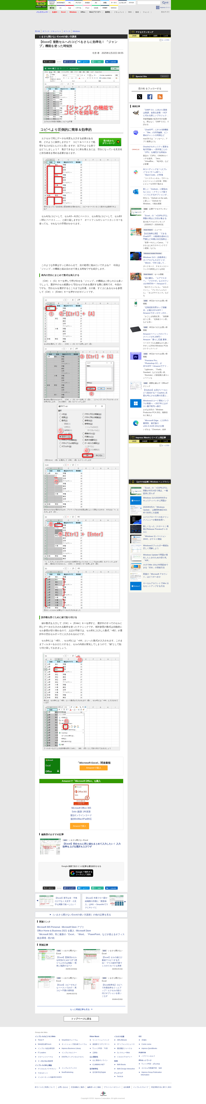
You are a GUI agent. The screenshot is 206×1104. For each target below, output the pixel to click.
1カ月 (166, 36)
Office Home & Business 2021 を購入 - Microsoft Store (64, 930)
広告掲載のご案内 (77, 1087)
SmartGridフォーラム (70, 1040)
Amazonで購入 (93, 768)
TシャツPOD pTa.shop (151, 1064)
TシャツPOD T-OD (100, 1048)
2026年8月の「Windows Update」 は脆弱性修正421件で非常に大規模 (155, 510)
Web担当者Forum (44, 1044)
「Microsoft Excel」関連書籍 (94, 762)
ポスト (51, 62)
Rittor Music (94, 1036)
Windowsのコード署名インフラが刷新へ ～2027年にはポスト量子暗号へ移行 (156, 403)
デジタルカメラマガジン (47, 1069)
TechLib (120, 1076)
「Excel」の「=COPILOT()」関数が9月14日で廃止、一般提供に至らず (156, 491)
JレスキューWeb (123, 1053)
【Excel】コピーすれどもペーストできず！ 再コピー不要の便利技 (66, 988)
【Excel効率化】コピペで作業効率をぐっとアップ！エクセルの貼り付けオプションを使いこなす (112, 990)
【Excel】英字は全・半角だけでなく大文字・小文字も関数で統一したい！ (66, 901)
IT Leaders (42, 1053)
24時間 (144, 36)
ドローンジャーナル (45, 1057)
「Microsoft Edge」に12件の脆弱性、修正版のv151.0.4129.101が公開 (155, 423)
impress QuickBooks (149, 1048)
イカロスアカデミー (124, 1057)
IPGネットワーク (145, 1060)
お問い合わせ (63, 1087)
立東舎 (95, 1053)
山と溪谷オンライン (100, 1060)
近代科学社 (94, 1069)
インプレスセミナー (69, 1053)
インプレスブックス (69, 1068)
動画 (137, 12)
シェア (71, 62)
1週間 (155, 36)
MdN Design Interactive (126, 1069)
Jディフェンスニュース (126, 1044)
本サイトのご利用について (45, 1087)
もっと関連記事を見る (80, 1009)
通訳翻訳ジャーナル (124, 1048)
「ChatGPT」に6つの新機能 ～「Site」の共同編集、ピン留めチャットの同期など (155, 132)
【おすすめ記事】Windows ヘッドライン (153, 482)
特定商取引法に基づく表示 (161, 1087)
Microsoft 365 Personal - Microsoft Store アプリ (60, 927)
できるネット (43, 1073)
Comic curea (146, 1044)
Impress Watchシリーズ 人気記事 (151, 437)
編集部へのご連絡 (94, 1087)
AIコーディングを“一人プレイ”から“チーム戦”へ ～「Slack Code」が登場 (155, 172)
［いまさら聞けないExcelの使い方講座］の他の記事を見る (81, 914)
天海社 (144, 1040)
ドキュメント (119, 12)
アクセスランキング (144, 32)
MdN (116, 1061)
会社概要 (126, 1087)
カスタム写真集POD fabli (152, 1068)
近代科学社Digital (99, 1072)
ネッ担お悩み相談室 (45, 1061)
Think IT (41, 1040)
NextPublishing (67, 1072)
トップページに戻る (81, 1019)
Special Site (141, 76)
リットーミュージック (100, 1040)
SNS (130, 12)
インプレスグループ (140, 1087)
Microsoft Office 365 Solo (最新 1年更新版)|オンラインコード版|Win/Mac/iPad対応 (81, 813)
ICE (140, 1036)
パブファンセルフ (148, 1056)
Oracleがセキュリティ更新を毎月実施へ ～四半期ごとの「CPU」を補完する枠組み (156, 149)
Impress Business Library (71, 1048)
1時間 (134, 36)
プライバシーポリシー (112, 1087)
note (99, 62)
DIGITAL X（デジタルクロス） (73, 1057)
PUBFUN (142, 1053)
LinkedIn (113, 62)
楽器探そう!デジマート (101, 1044)
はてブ (85, 62)
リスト (59, 62)
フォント (146, 12)
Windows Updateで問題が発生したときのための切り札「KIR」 (155, 557)
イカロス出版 (119, 1036)
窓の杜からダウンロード (108, 142)
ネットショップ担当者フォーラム (74, 1044)
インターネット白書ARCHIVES (50, 1077)
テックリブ (118, 1073)
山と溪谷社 (94, 1057)
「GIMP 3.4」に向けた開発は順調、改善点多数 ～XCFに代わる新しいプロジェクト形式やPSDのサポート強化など (156, 115)
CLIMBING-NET (98, 1065)
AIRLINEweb (122, 1040)
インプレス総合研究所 (46, 1048)
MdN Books (121, 1065)
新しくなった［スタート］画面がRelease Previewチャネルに (156, 529)
